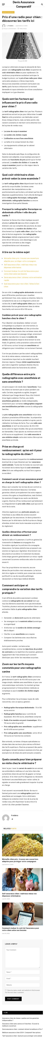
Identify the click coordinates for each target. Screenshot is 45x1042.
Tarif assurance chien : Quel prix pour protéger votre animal (22, 1036)
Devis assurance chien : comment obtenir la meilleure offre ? (22, 1029)
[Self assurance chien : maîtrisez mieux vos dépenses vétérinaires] (22, 879)
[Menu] (3, 4)
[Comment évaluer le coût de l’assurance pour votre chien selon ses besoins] (22, 914)
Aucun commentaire (10, 28)
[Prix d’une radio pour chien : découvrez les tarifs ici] (22, 45)
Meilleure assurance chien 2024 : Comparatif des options (21, 1032)
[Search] (42, 4)
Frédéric (11, 25)
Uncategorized (8, 12)
